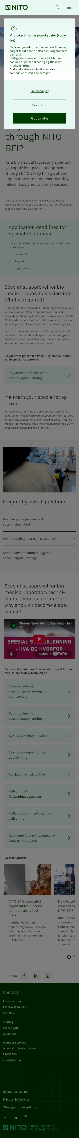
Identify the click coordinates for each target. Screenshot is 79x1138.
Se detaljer (40, 91)
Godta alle (39, 118)
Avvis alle (39, 105)
